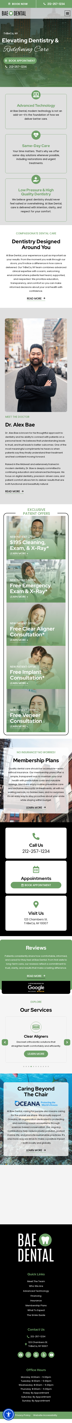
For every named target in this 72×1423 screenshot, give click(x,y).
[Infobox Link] (36, 843)
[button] (67, 13)
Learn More (36, 1058)
